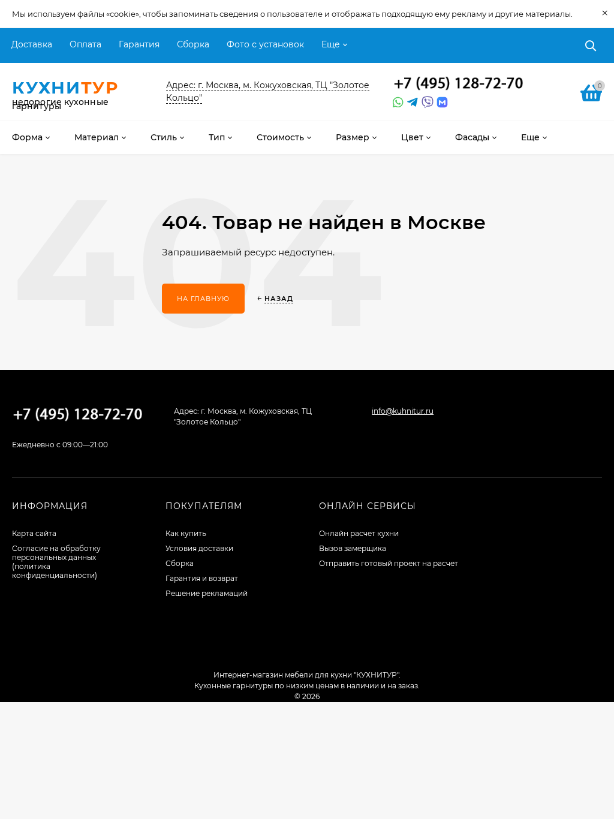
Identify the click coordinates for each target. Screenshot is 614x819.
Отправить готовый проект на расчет (388, 563)
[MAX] (442, 103)
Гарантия (139, 44)
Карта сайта (34, 533)
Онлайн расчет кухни (359, 533)
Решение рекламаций (206, 593)
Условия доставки (199, 548)
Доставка (31, 44)
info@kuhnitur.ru (403, 411)
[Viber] (426, 103)
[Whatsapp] (397, 103)
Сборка (193, 44)
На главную (203, 298)
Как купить (185, 533)
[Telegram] (411, 103)
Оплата (85, 44)
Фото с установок (265, 44)
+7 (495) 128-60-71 (459, 84)
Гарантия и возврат (201, 578)
